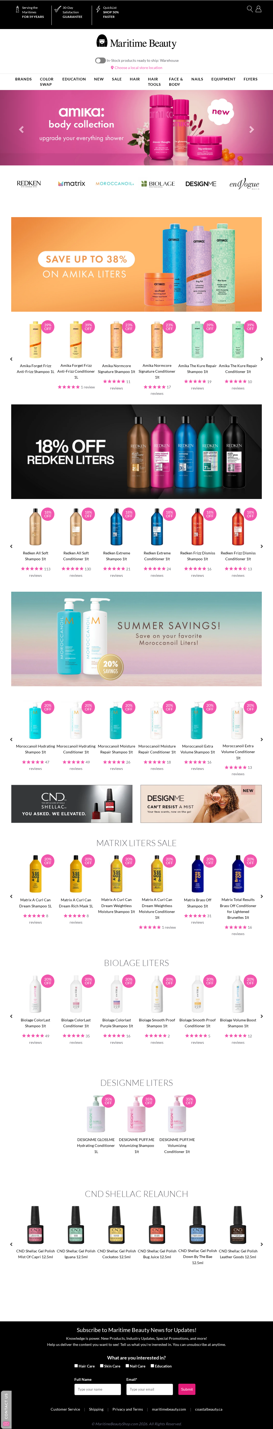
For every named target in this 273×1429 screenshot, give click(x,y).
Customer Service (65, 1409)
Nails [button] (197, 79)
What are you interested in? (136, 1358)
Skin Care (112, 1366)
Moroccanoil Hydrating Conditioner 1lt (76, 749)
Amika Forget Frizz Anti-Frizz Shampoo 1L (35, 368)
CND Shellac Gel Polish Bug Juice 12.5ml (157, 1254)
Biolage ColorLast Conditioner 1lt (76, 1023)
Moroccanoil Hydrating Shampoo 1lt (35, 749)
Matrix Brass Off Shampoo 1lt (197, 903)
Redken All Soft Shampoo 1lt (35, 556)
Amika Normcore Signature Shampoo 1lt (116, 368)
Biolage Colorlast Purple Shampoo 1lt (116, 1023)
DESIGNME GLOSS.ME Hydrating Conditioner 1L (96, 1145)
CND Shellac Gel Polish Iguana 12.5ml (76, 1254)
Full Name (82, 1379)
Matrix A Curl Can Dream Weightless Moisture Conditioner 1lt (157, 908)
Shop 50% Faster (111, 12)
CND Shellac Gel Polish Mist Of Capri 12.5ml (35, 1254)
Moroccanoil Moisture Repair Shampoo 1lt (116, 749)
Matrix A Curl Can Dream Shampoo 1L (35, 903)
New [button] (99, 79)
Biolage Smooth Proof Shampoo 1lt (157, 1023)
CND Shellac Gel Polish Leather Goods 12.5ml (238, 1254)
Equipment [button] (223, 79)
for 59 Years (33, 12)
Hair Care (87, 1366)
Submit (187, 1389)
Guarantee (72, 12)
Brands (23, 79)
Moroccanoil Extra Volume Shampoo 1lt (197, 749)
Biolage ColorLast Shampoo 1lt (35, 1023)
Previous (11, 359)
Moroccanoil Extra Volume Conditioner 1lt (238, 752)
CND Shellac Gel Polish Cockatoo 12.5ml (116, 1254)
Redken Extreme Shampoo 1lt (116, 556)
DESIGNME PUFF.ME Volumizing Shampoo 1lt (136, 1145)
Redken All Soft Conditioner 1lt (76, 556)
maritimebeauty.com (169, 1409)
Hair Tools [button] (154, 82)
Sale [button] (117, 79)
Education (163, 1366)
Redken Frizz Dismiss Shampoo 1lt (197, 556)
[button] (20, 128)
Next (261, 359)
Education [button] (74, 79)
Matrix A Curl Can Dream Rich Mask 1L (76, 903)
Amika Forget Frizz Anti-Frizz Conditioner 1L (76, 371)
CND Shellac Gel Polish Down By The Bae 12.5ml (197, 1256)
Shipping (96, 1409)
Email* (131, 1379)
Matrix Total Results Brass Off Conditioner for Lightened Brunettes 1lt (238, 908)
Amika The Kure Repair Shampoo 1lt (197, 368)
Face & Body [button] (176, 82)
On (100, 60)
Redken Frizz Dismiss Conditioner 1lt (238, 556)
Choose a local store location (138, 67)
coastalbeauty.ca (208, 1409)
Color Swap (47, 82)
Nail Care (137, 1366)
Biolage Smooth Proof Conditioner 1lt (197, 1023)
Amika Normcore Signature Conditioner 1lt (157, 371)
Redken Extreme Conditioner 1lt (157, 556)
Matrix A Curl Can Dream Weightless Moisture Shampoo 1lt (116, 905)
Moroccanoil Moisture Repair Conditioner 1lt (157, 749)
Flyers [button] (251, 79)
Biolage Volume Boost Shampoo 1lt (238, 1023)
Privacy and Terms (128, 1409)
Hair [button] (135, 79)
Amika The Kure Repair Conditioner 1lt (238, 368)
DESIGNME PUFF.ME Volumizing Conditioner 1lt (177, 1145)
